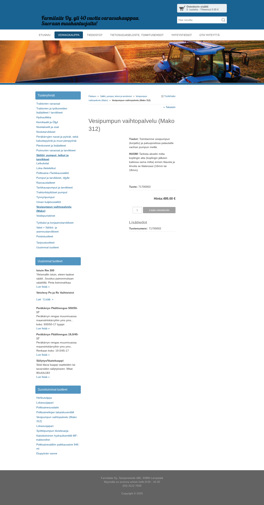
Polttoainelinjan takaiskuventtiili (55, 412)
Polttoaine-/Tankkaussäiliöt (52, 173)
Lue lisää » (43, 286)
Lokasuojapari (45, 402)
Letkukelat (42, 163)
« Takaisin (169, 107)
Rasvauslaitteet (45, 182)
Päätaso (92, 96)
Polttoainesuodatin (47, 407)
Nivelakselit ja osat (47, 127)
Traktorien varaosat (48, 103)
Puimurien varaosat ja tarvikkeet (56, 150)
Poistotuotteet (44, 236)
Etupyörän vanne (46, 453)
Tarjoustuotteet (45, 242)
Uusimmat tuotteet (47, 247)
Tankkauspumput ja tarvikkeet (54, 187)
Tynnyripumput (45, 197)
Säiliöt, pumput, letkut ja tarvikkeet (116, 96)
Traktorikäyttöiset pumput (51, 192)
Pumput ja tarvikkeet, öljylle (53, 177)
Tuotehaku (169, 96)
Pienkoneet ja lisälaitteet (51, 145)
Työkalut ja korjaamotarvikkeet (54, 222)
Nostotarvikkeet (45, 131)
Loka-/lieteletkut (46, 168)
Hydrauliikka (43, 117)
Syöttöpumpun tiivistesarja (52, 430)
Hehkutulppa (44, 397)
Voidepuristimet (45, 215)
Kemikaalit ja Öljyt (47, 122)
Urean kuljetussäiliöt (48, 202)
